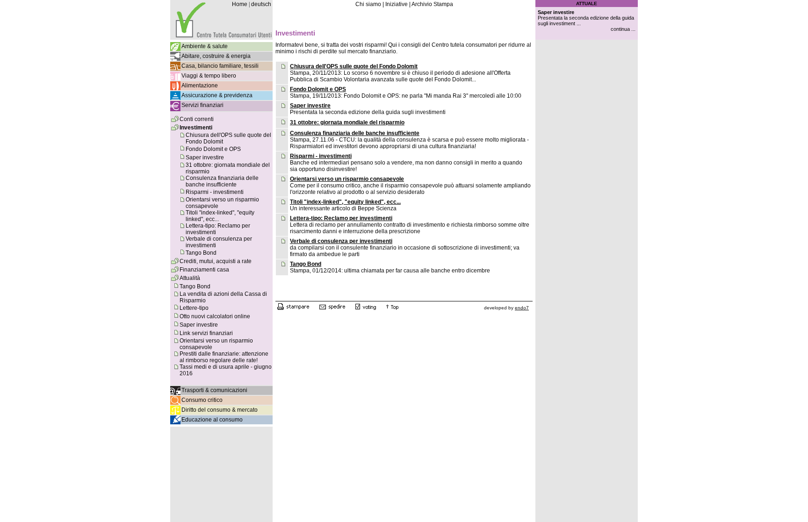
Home (239, 4)
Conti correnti (197, 119)
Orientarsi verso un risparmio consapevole (347, 179)
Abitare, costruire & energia (216, 56)
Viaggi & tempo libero (208, 75)
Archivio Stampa (432, 4)
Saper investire (205, 157)
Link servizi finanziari (206, 333)
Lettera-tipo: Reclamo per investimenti (341, 218)
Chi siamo (368, 4)
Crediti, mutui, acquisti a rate (216, 261)
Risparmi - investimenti (215, 192)
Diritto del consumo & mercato (219, 410)
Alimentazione (199, 85)
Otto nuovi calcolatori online (215, 316)
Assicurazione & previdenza (216, 95)
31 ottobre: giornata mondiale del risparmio (347, 122)
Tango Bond (201, 253)
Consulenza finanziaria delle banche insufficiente (222, 181)
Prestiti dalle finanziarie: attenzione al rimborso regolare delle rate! (224, 357)
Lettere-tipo (194, 308)
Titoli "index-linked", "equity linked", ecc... (345, 202)
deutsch (261, 4)
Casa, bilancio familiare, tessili (220, 66)
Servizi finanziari (202, 105)
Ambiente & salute (204, 46)
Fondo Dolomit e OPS (213, 149)
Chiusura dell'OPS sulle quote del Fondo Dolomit (354, 66)
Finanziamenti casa (204, 269)
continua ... (623, 29)
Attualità (190, 278)
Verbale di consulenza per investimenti (341, 241)
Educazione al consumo (212, 419)
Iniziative (396, 4)
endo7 (522, 307)
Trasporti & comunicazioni (214, 390)
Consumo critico (202, 400)
